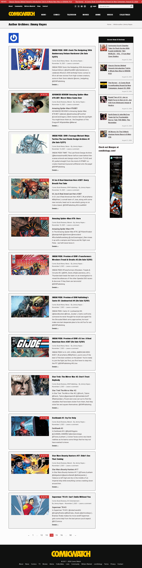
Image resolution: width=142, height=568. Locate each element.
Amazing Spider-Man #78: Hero (66, 218)
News (67, 61)
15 (57, 535)
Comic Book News (58, 61)
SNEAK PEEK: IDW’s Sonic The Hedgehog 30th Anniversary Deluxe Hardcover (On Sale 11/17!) (72, 53)
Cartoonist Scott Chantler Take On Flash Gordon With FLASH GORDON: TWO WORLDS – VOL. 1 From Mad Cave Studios (119, 51)
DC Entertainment (73, 501)
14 (52, 535)
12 (42, 535)
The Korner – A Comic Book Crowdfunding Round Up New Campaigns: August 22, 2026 (85, 2)
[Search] (131, 6)
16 (62, 535)
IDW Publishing (72, 187)
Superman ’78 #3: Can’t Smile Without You (71, 497)
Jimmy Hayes (38, 24)
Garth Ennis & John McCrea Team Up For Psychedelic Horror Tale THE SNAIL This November (119, 119)
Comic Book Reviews (59, 102)
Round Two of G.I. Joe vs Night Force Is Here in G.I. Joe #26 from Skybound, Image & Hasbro (120, 101)
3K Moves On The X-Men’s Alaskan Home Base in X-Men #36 (119, 134)
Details (54, 85)
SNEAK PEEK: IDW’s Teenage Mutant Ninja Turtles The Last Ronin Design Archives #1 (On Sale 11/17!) (71, 139)
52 (71, 535)
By (76, 61)
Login (94, 6)
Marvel (69, 102)
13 (47, 535)
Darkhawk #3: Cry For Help (64, 418)
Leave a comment (73, 63)
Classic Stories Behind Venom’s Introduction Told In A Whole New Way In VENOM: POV (119, 70)
